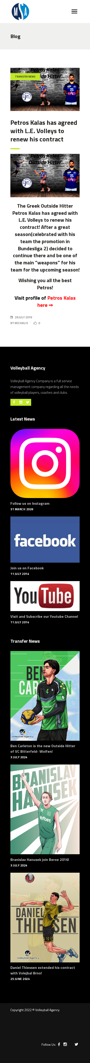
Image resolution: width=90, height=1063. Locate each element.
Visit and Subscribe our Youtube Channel (44, 616)
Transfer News (25, 76)
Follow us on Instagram (30, 503)
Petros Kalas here (56, 301)
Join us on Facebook (27, 568)
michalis (21, 323)
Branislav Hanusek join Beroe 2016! (39, 859)
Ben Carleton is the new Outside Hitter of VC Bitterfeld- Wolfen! (42, 748)
